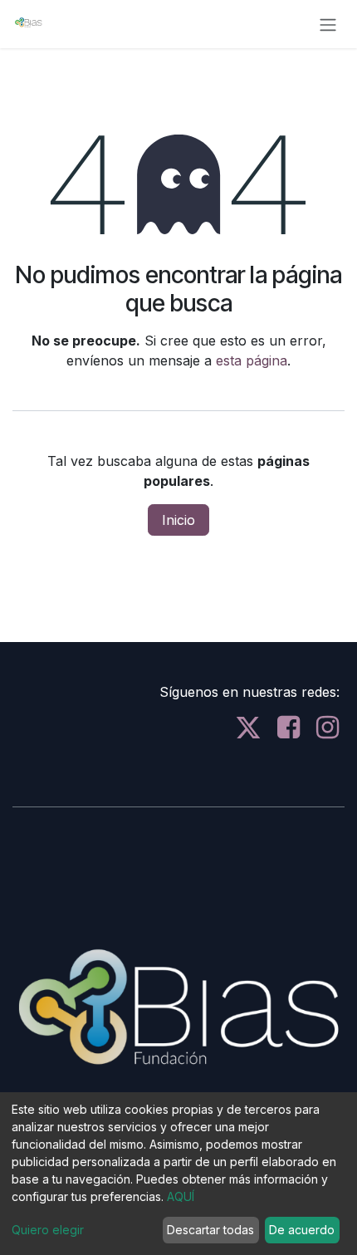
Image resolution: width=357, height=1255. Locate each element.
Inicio (178, 520)
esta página (251, 360)
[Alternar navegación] (328, 24)
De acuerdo (302, 1230)
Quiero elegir (48, 1230)
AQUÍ (180, 1196)
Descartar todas (210, 1230)
